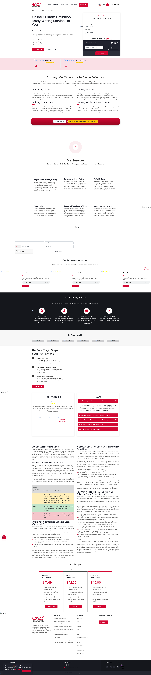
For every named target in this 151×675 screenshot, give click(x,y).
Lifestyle (79, 642)
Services (39, 10)
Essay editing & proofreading (62, 640)
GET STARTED (37, 49)
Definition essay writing (60, 632)
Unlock (114, 48)
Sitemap (79, 626)
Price (78, 629)
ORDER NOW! (83, 5)
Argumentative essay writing (62, 621)
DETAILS (34, 286)
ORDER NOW (51, 49)
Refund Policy (80, 653)
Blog (78, 621)
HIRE (26, 286)
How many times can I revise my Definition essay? (94, 415)
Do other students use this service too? (91, 424)
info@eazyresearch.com (71, 667)
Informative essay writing (61, 634)
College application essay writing (63, 626)
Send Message (58, 251)
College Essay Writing (60, 618)
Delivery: (87, 29)
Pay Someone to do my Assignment (64, 642)
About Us (79, 618)
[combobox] (18, 246)
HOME (49, 5)
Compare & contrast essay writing (63, 629)
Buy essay (57, 637)
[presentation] (144, 268)
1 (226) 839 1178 (114, 5)
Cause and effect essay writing (62, 624)
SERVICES (55, 5)
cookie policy (18, 669)
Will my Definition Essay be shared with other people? (95, 420)
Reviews (79, 632)
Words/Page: (89, 24)
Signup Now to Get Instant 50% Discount (83, 121)
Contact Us (80, 624)
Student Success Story (83, 640)
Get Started (60, 121)
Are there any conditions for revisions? (91, 401)
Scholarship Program (82, 637)
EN (102, 4)
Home (34, 10)
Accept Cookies (26, 671)
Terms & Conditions (82, 648)
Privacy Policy (80, 651)
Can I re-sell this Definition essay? (89, 429)
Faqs (78, 634)
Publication (74, 5)
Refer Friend (80, 645)
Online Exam (64, 5)
